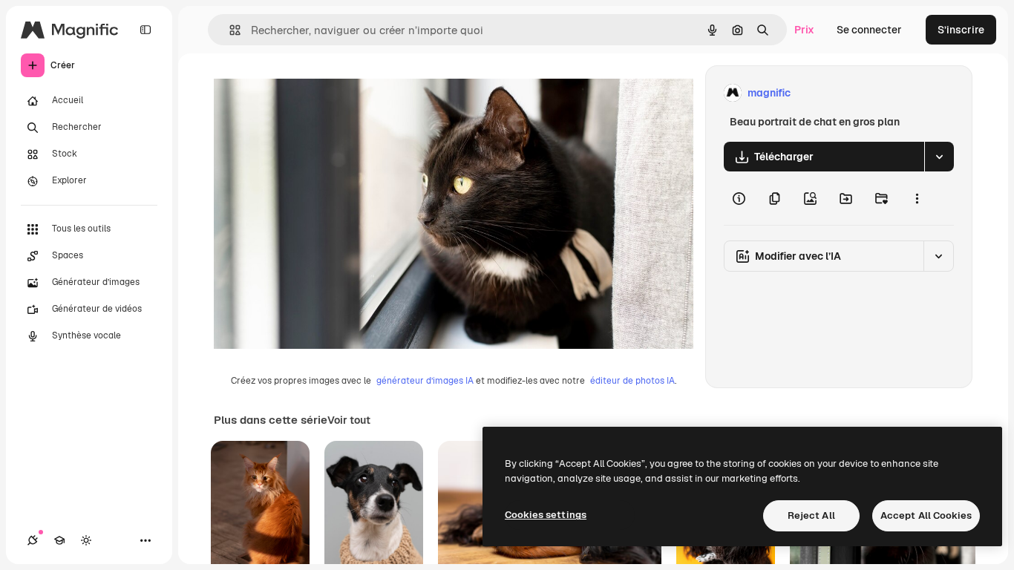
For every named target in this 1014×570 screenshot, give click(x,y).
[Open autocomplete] (229, 30)
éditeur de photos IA (632, 381)
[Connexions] (33, 540)
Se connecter (869, 29)
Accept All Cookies (926, 515)
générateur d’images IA (425, 381)
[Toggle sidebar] (145, 30)
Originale (312, 93)
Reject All (811, 515)
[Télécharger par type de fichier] (939, 156)
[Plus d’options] (917, 198)
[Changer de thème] (86, 540)
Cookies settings (545, 514)
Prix (804, 29)
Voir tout (348, 420)
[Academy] (59, 540)
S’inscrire (961, 29)
